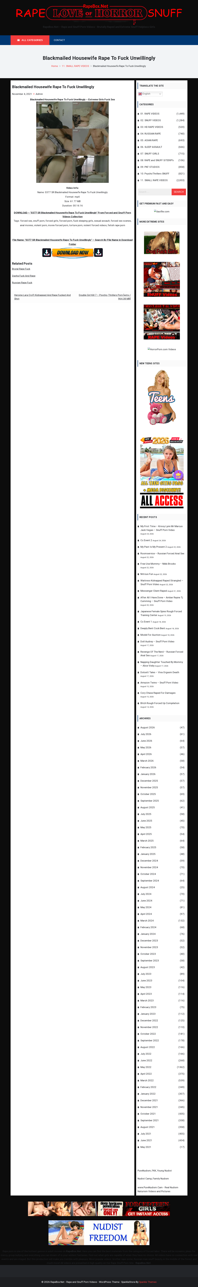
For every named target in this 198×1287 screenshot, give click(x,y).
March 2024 (147, 920)
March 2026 (147, 760)
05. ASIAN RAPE (149, 140)
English (146, 94)
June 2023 (146, 980)
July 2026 (145, 734)
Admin (39, 94)
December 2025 (149, 780)
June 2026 (146, 740)
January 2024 (148, 933)
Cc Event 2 (146, 540)
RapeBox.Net (73, 1251)
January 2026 (148, 774)
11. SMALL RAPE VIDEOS (154, 180)
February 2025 (148, 847)
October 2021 (148, 1113)
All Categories (32, 40)
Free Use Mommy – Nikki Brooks (158, 563)
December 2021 (149, 1100)
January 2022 (148, 1093)
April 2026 (146, 754)
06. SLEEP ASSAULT (151, 146)
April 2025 (146, 834)
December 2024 (149, 860)
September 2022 (149, 1040)
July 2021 (145, 1133)
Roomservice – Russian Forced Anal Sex (162, 553)
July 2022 (145, 1053)
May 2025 (145, 827)
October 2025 (148, 794)
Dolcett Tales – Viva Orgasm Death (159, 672)
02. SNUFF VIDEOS (150, 120)
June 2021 (146, 1140)
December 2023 (149, 940)
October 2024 (148, 874)
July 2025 (145, 814)
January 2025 (148, 854)
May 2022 (145, 1067)
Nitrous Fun (146, 574)
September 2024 (149, 880)
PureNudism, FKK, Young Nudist (155, 1170)
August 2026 (147, 727)
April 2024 (146, 913)
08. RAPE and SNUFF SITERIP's (157, 160)
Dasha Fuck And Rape (23, 275)
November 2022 (149, 1027)
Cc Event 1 (146, 621)
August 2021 (147, 1127)
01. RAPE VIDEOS (149, 113)
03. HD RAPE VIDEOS (151, 127)
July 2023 (145, 973)
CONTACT (59, 40)
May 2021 (145, 1147)
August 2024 (147, 887)
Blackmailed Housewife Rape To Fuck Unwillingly (53, 87)
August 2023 (147, 967)
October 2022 (148, 1033)
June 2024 (146, 900)
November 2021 (149, 1107)
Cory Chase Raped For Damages (158, 692)
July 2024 (145, 894)
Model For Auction (150, 634)
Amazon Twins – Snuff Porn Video (159, 682)
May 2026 (145, 747)
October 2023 (148, 953)
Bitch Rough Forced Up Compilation (159, 703)
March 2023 (147, 1000)
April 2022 (146, 1073)
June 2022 (146, 1060)
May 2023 (145, 987)
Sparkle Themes (148, 1281)
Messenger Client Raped (153, 590)
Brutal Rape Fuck (21, 268)
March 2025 (147, 840)
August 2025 (147, 807)
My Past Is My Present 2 (153, 546)
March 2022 (147, 1080)
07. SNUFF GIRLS (149, 153)
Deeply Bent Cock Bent (152, 628)
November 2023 (149, 947)
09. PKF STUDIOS (149, 166)
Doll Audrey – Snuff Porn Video (157, 641)
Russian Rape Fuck (22, 282)
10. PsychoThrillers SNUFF (154, 173)
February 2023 (148, 1007)
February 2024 (148, 927)
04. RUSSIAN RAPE (150, 133)
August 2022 (147, 1047)
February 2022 (148, 1087)
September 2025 (149, 800)
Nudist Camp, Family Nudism (153, 1178)
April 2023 (146, 993)
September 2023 (149, 960)
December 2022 (149, 1020)
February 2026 (148, 767)
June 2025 (146, 820)
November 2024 (149, 867)
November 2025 (149, 787)
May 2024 (145, 907)
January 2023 (148, 1013)
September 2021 (149, 1120)
